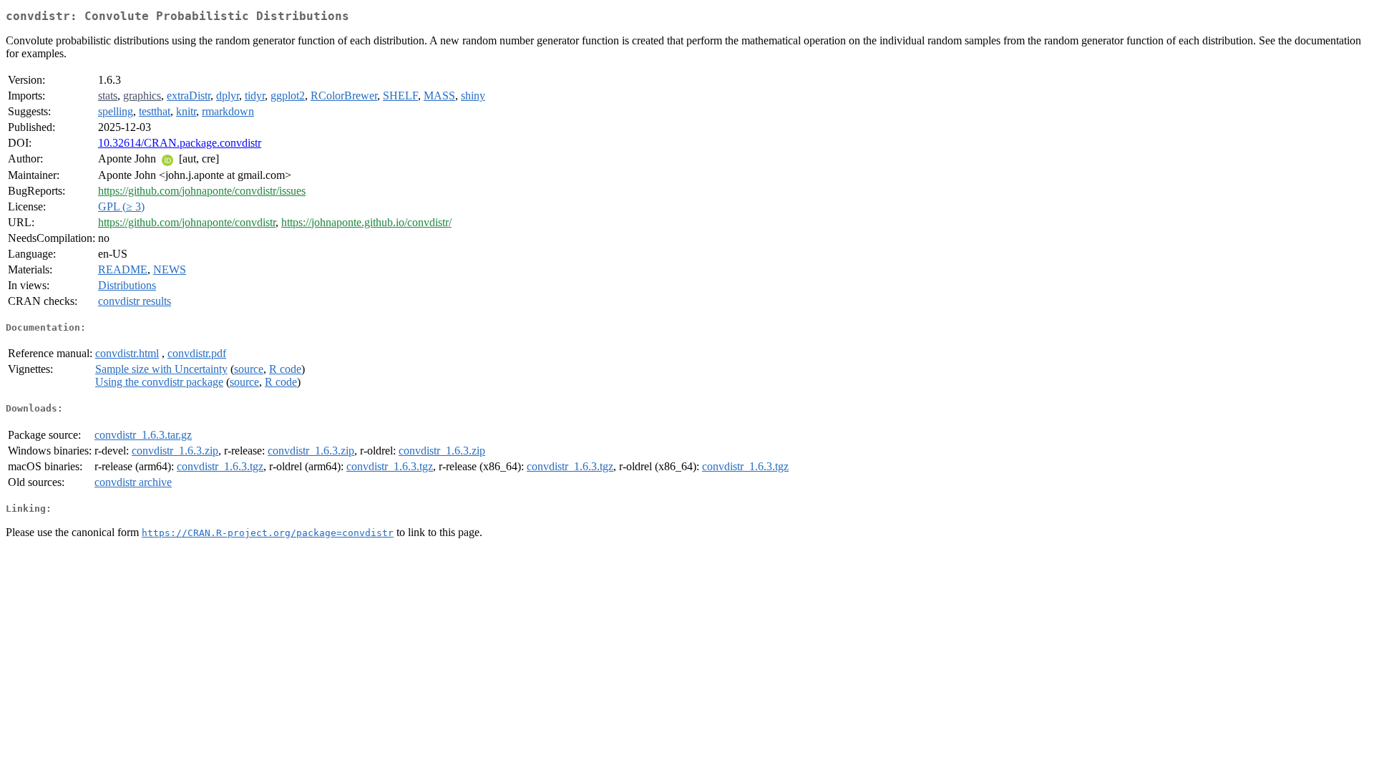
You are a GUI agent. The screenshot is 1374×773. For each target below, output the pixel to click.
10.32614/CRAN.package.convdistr (179, 143)
